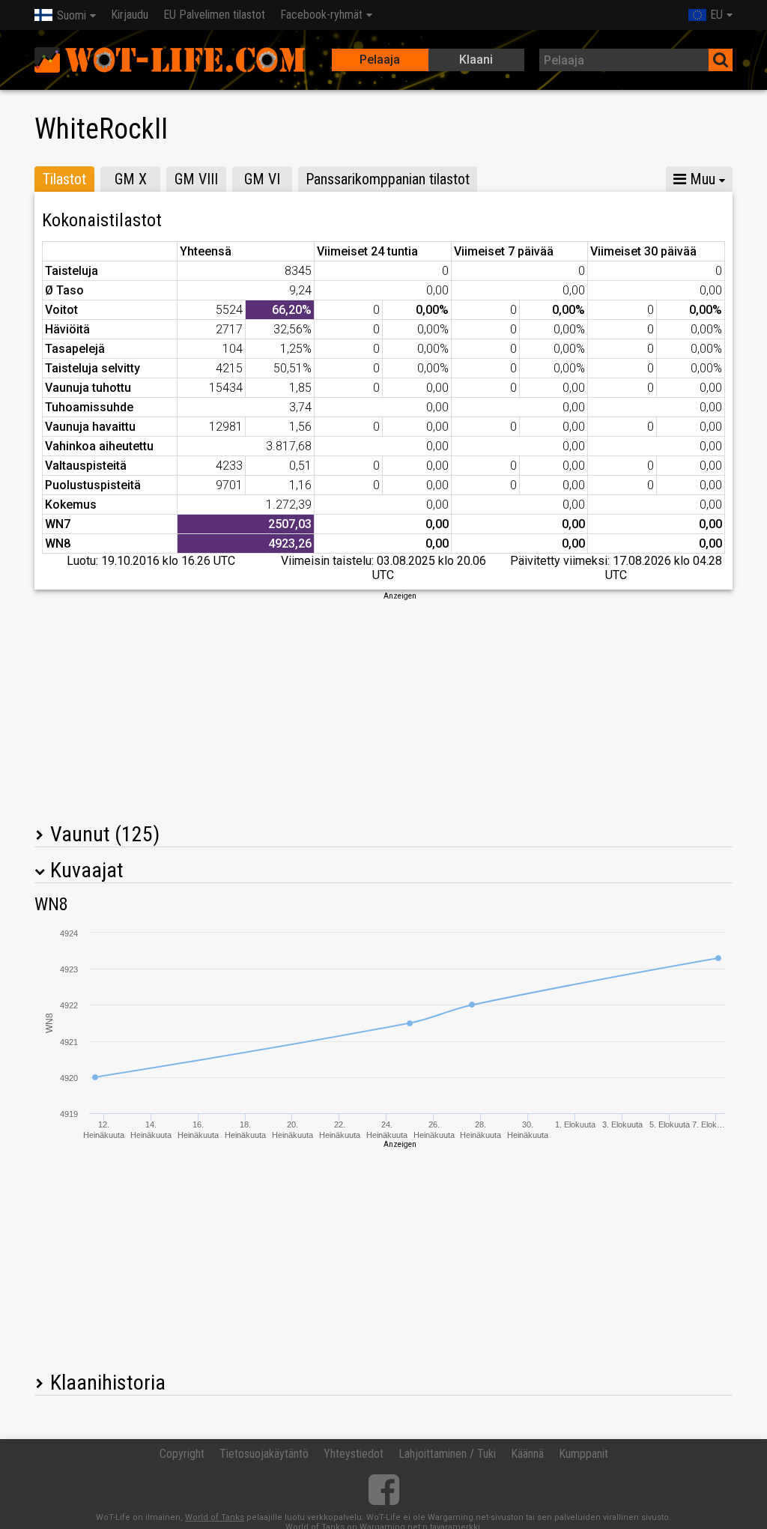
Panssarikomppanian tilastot (388, 179)
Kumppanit (583, 1454)
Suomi (71, 15)
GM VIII (196, 179)
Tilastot (64, 179)
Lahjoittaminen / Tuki (447, 1454)
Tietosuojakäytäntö (264, 1454)
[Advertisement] (383, 706)
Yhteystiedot (354, 1454)
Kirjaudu (129, 14)
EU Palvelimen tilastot (214, 14)
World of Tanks (214, 1517)
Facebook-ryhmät (321, 14)
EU (716, 14)
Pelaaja (380, 59)
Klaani (476, 59)
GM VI (262, 179)
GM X (131, 179)
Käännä (527, 1454)
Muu (700, 179)
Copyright (182, 1454)
